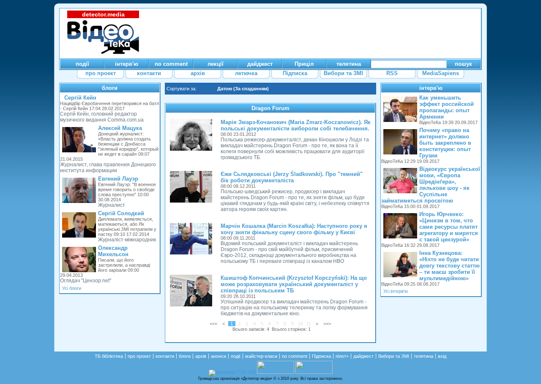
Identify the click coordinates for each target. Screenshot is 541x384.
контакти (165, 356)
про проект (139, 356)
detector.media (103, 14)
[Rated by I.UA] (275, 372)
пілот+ (342, 356)
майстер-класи (261, 356)
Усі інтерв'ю (395, 291)
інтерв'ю (431, 88)
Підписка (321, 356)
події (235, 356)
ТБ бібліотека (109, 356)
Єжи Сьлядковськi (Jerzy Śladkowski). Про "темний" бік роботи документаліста (292, 177)
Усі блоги (71, 288)
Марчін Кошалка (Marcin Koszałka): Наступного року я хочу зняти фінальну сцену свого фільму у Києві (294, 229)
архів (200, 356)
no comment (294, 356)
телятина (423, 356)
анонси (218, 356)
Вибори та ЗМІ (393, 356)
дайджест (363, 356)
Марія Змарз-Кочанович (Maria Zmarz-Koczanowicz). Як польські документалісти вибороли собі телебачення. (296, 125)
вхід (442, 356)
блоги (109, 88)
